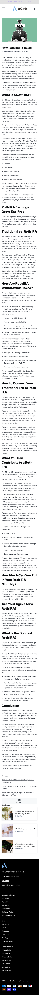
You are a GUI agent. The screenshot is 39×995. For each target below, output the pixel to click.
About (4, 928)
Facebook (5, 931)
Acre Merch (6, 908)
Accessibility (6, 967)
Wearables (5, 902)
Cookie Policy (6, 960)
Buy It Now (5, 898)
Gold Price (5, 905)
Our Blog (5, 938)
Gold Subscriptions (8, 895)
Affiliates (5, 881)
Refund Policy (6, 953)
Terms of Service (8, 947)
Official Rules (6, 970)
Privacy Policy (7, 950)
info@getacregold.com (11, 876)
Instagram (5, 934)
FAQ (3, 921)
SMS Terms (6, 964)
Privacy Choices (7, 941)
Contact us (5, 924)
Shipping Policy (7, 957)
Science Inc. (15, 885)
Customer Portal (7, 912)
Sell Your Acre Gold (8, 915)
